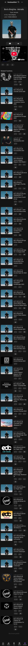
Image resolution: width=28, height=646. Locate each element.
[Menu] (5, 2)
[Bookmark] (8, 65)
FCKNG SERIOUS (12, 17)
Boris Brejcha (12, 14)
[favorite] (3, 65)
